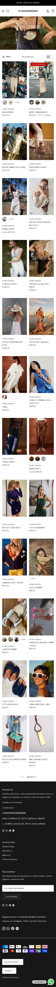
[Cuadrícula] (48, 56)
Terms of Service (9, 859)
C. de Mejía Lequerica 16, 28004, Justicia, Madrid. (24, 823)
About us (6, 855)
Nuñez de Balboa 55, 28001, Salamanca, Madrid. (23, 818)
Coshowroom (13, 977)
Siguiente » (31, 777)
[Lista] (52, 56)
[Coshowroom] (28, 11)
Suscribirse (12, 897)
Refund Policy (8, 846)
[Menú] (3, 11)
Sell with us (7, 851)
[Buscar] (9, 11)
